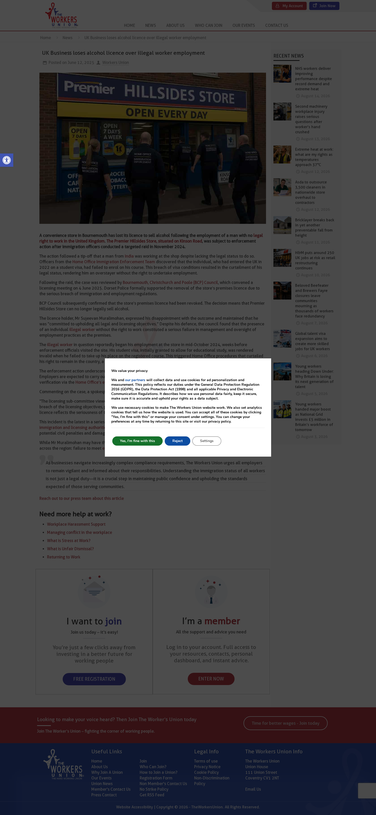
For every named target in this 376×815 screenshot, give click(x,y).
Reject (177, 440)
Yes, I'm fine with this (137, 440)
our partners (135, 380)
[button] (6, 160)
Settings (207, 440)
